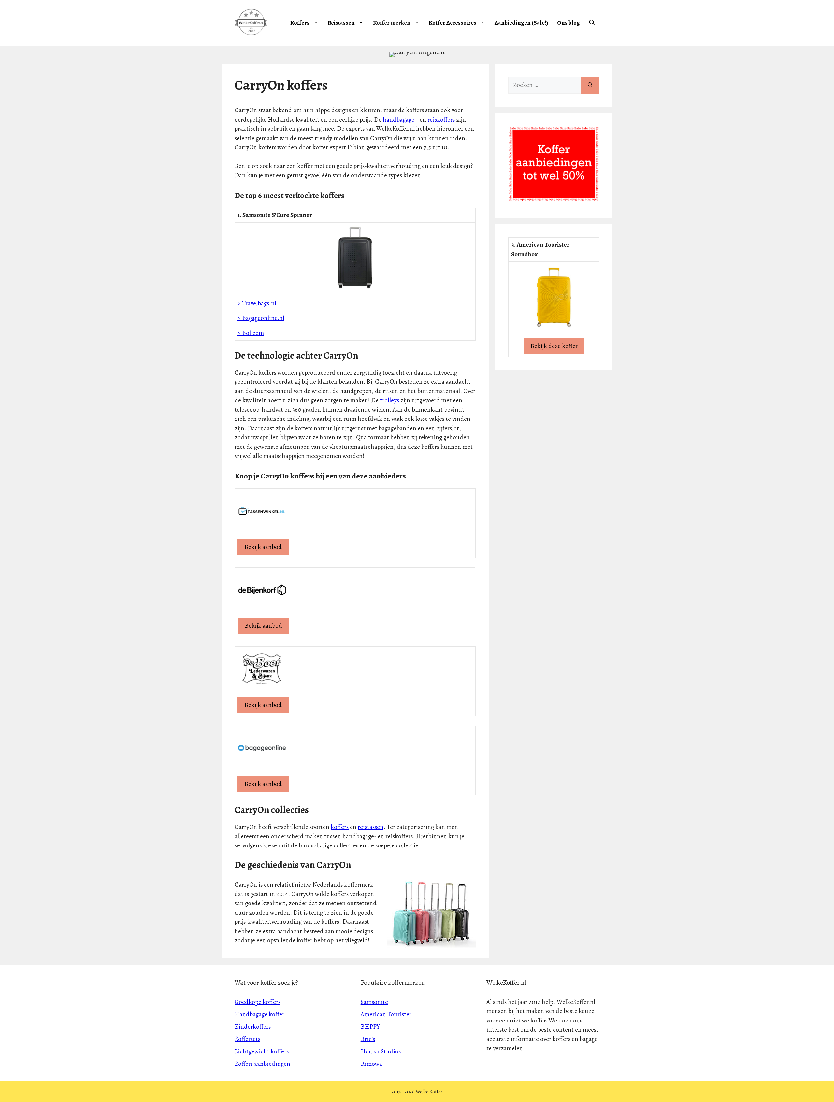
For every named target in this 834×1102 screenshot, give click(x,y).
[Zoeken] (590, 85)
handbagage (398, 119)
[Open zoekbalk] (591, 23)
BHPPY (370, 1026)
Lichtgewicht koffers (262, 1051)
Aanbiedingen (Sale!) (521, 23)
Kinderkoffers (253, 1026)
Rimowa (371, 1064)
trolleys (389, 400)
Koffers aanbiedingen (262, 1064)
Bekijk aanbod (263, 547)
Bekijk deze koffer (554, 346)
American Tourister (386, 1014)
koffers (340, 827)
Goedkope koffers (257, 1002)
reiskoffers (440, 119)
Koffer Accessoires (452, 23)
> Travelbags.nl (256, 303)
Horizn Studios (381, 1051)
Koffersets (247, 1039)
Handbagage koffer (259, 1014)
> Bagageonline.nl (260, 318)
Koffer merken (391, 23)
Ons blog (568, 23)
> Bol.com (250, 333)
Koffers (299, 23)
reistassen (370, 827)
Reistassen (341, 23)
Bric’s (368, 1039)
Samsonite (374, 1002)
